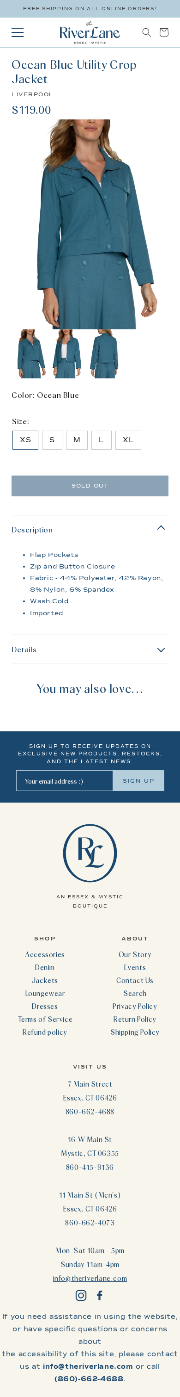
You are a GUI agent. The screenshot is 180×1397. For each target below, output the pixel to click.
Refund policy (45, 1032)
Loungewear (45, 993)
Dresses (45, 1006)
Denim (45, 967)
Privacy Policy (135, 1006)
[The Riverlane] (90, 32)
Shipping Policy (135, 1032)
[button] (147, 32)
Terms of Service (45, 1019)
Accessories (45, 954)
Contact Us (135, 980)
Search (135, 993)
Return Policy (135, 1019)
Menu (18, 32)
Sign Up (139, 781)
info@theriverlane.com (90, 1278)
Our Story (135, 954)
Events (135, 967)
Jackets (45, 980)
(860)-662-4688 (88, 1379)
